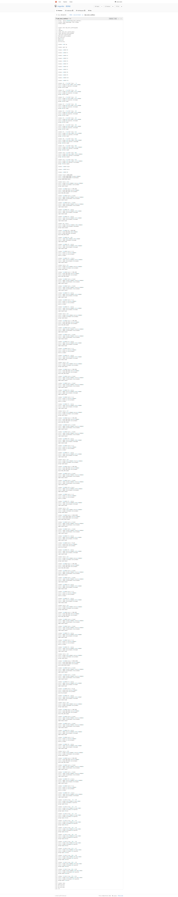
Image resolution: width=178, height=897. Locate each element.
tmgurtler (61, 6)
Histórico (111, 18)
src (82, 15)
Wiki (90, 10)
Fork (118, 6)
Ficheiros (60, 10)
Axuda (71, 1)
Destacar (108, 6)
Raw (116, 18)
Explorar (65, 1)
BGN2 (68, 6)
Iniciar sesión (119, 1)
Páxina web (120, 895)
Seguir (97, 6)
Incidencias (70, 10)
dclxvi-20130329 (77, 15)
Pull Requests (81, 10)
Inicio (60, 1)
